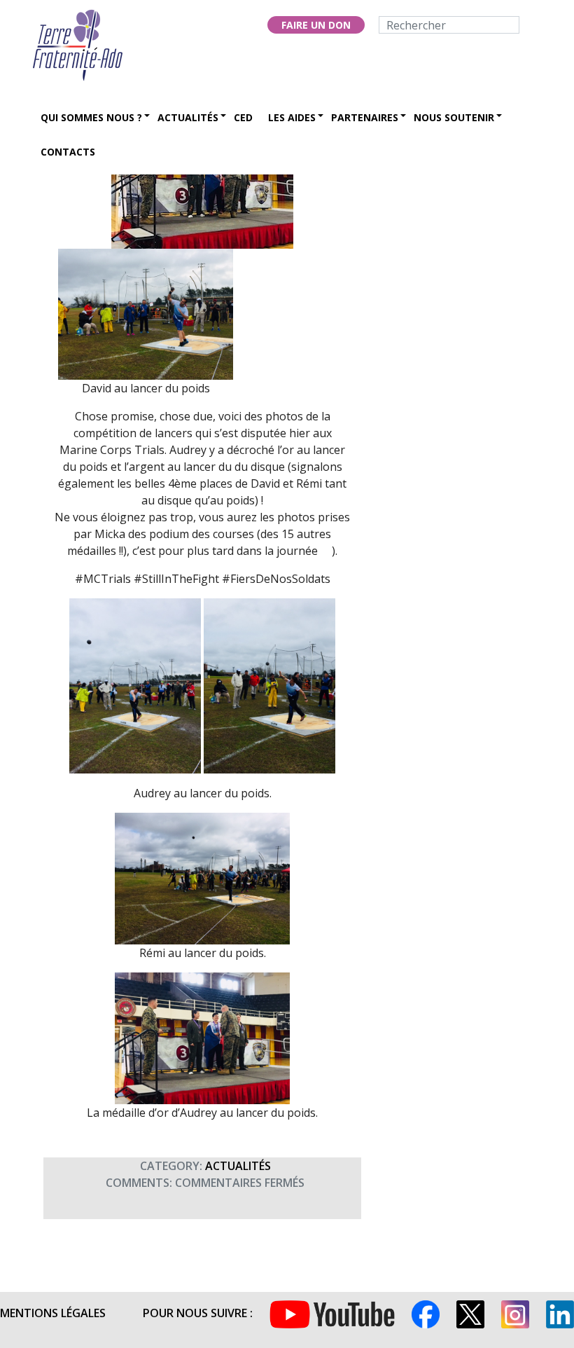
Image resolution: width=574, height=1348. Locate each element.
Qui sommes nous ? (91, 117)
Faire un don (316, 25)
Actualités (188, 117)
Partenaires (364, 117)
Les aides (292, 117)
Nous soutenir (454, 117)
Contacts (68, 151)
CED (243, 117)
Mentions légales (53, 1313)
